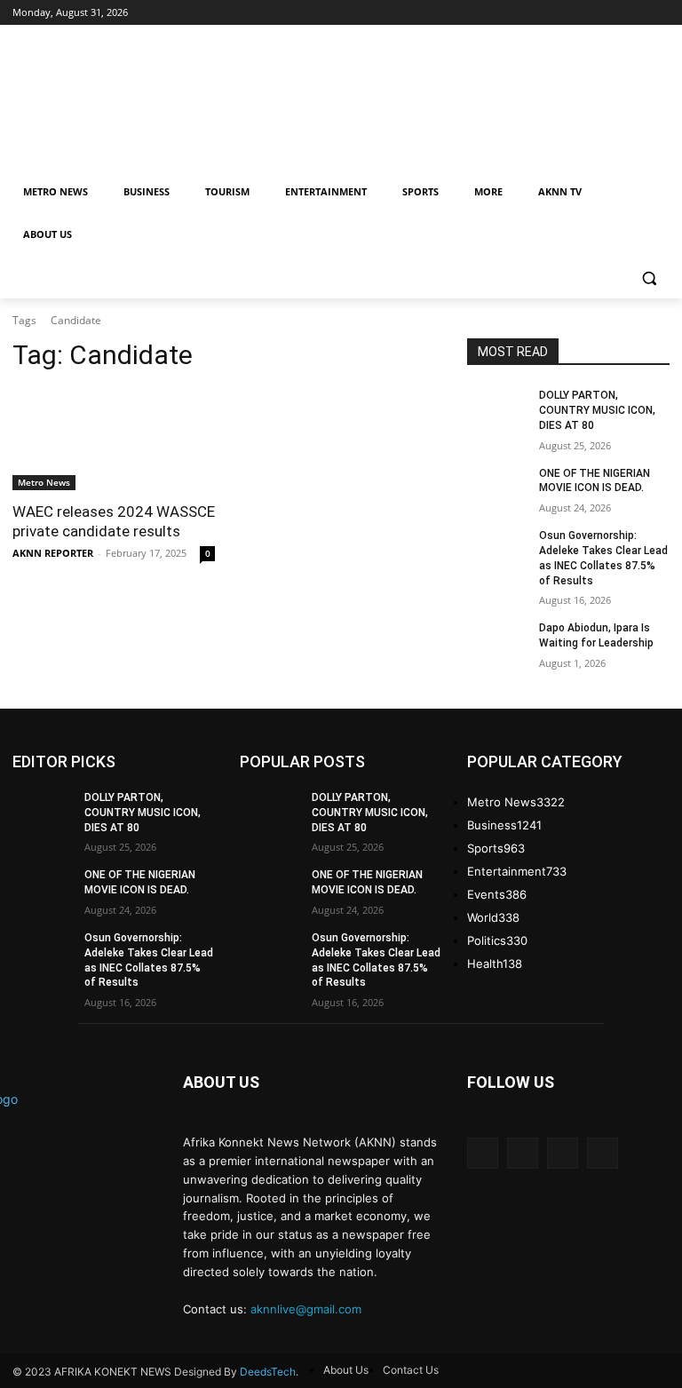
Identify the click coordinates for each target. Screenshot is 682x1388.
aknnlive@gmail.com (305, 1309)
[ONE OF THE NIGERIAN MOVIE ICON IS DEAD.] (497, 487)
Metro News (44, 482)
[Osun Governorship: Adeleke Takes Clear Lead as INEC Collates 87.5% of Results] (497, 549)
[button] (649, 277)
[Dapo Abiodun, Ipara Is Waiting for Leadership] (497, 642)
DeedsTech (268, 1371)
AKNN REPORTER (52, 552)
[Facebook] (482, 1153)
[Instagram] (522, 1153)
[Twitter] (562, 1153)
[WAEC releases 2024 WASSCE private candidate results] (113, 439)
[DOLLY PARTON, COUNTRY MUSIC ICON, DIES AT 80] (497, 409)
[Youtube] (602, 1153)
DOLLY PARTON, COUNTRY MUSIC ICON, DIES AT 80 (597, 410)
